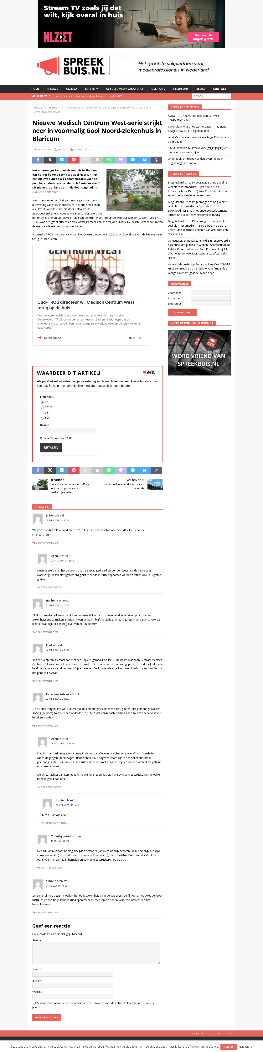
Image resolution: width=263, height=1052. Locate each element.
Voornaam (174, 293)
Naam (36, 969)
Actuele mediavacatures (124, 89)
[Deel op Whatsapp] (109, 160)
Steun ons (180, 89)
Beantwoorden (47, 542)
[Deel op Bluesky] (144, 160)
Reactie (37, 940)
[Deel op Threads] (156, 160)
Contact (220, 89)
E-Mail (36, 980)
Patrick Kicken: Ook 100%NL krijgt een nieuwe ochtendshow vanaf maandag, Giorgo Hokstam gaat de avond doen (199, 268)
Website (37, 992)
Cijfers (90, 89)
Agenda (71, 89)
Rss (230, 1033)
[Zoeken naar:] (211, 96)
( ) (96, 96)
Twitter (215, 1033)
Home (35, 89)
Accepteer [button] (229, 1046)
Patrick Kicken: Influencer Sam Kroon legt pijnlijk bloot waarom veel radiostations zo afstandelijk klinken (198, 253)
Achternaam (175, 298)
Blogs (200, 89)
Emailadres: (175, 303)
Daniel (55, 556)
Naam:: (44, 424)
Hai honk (52, 600)
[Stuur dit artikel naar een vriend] (85, 160)
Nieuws (52, 89)
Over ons (158, 89)
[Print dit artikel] (97, 160)
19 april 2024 (45, 149)
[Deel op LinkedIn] (62, 160)
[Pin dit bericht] (74, 160)
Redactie (63, 149)
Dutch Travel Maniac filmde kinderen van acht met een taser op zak (198, 230)
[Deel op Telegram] (133, 160)
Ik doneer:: (47, 396)
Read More (245, 1046)
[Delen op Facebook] (38, 160)
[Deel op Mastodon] (121, 160)
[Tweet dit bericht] (50, 160)
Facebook (198, 1033)
